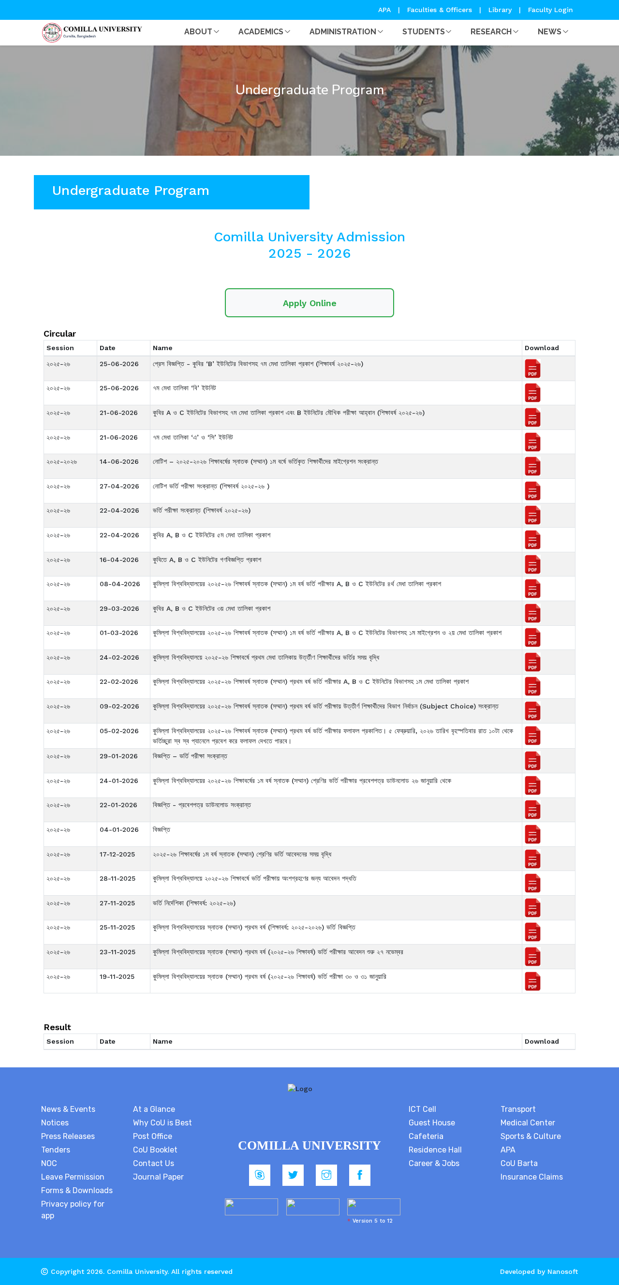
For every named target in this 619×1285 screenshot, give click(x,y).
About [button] (198, 31)
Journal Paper (158, 1177)
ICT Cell (422, 1109)
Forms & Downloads (77, 1190)
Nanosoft (562, 1271)
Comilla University (137, 1271)
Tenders (55, 1149)
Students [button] (423, 31)
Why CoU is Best (162, 1122)
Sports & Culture (531, 1136)
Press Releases (68, 1136)
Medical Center (528, 1122)
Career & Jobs (434, 1163)
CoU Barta (519, 1163)
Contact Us (153, 1163)
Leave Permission (72, 1177)
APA (385, 10)
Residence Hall (435, 1149)
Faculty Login (550, 10)
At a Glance (154, 1109)
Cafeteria (426, 1136)
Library (501, 10)
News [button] (549, 31)
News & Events (68, 1109)
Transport (518, 1109)
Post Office (152, 1136)
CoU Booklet (155, 1149)
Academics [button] (260, 31)
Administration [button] (343, 31)
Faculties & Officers (439, 10)
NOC (49, 1163)
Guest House (432, 1122)
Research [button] (491, 31)
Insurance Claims (532, 1177)
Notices (55, 1122)
